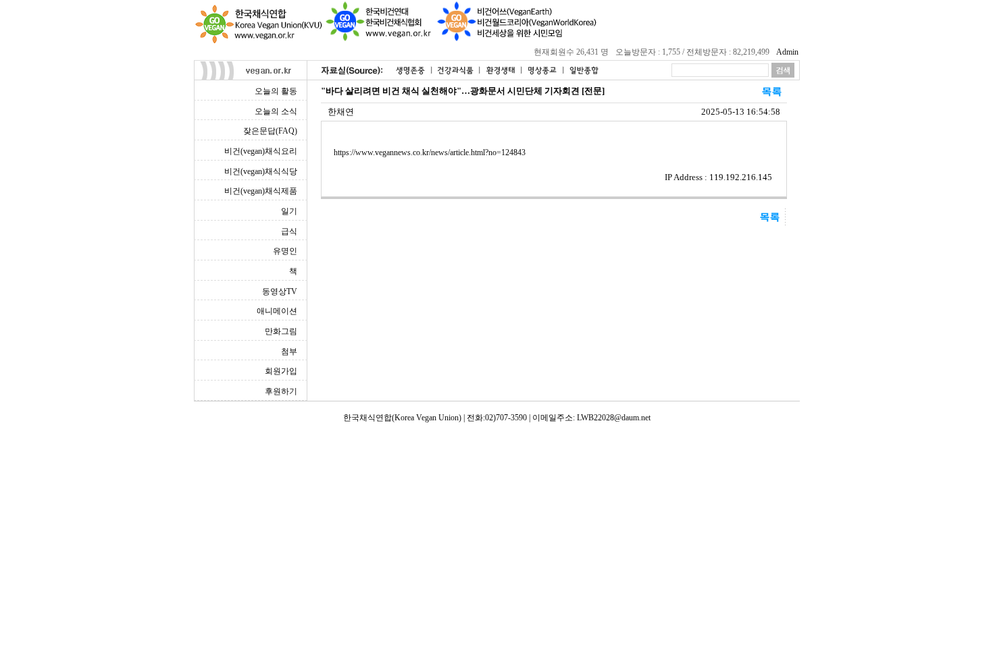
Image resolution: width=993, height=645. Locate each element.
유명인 (285, 251)
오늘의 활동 (276, 91)
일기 (289, 211)
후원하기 (281, 391)
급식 (289, 231)
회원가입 (281, 371)
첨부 (289, 351)
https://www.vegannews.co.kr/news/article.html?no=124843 (430, 152)
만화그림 (281, 331)
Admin (787, 52)
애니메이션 (277, 311)
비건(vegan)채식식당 (260, 171)
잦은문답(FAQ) (270, 131)
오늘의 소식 (276, 111)
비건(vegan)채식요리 (260, 151)
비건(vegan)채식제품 (260, 191)
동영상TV (279, 291)
